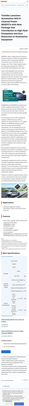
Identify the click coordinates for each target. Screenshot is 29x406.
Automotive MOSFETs (6, 336)
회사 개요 (6, 386)
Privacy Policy (9, 401)
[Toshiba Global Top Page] (4, 1)
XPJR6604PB (5, 62)
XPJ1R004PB (15, 62)
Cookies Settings (8, 403)
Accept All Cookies (19, 403)
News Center (21, 5)
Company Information (10, 5)
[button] (27, 1)
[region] (14, 397)
